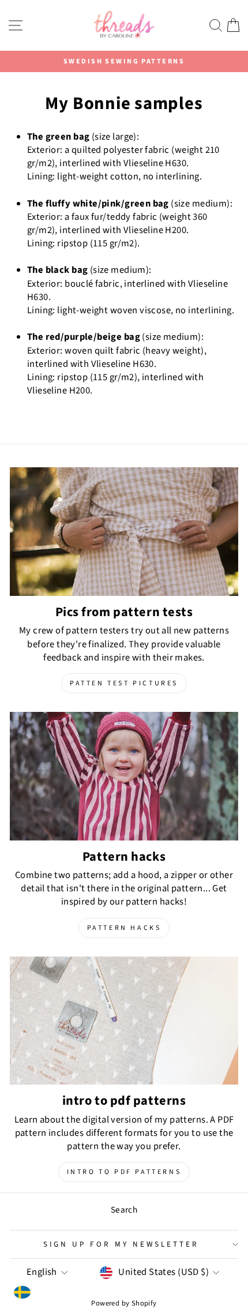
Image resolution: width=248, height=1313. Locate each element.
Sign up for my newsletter (120, 1244)
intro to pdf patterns (124, 1172)
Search (124, 1209)
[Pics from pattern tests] (124, 531)
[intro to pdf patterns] (124, 1020)
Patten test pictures (124, 683)
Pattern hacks (124, 928)
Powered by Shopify (123, 1303)
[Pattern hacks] (124, 776)
